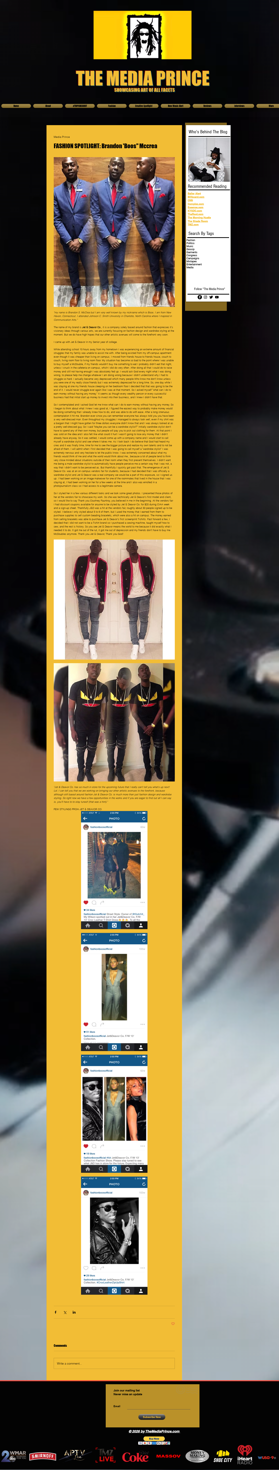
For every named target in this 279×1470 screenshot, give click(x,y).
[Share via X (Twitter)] (65, 1312)
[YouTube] (217, 297)
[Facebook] (200, 297)
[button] (154, 1440)
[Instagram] (205, 297)
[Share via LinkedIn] (74, 1312)
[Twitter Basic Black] (211, 297)
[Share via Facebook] (55, 1312)
